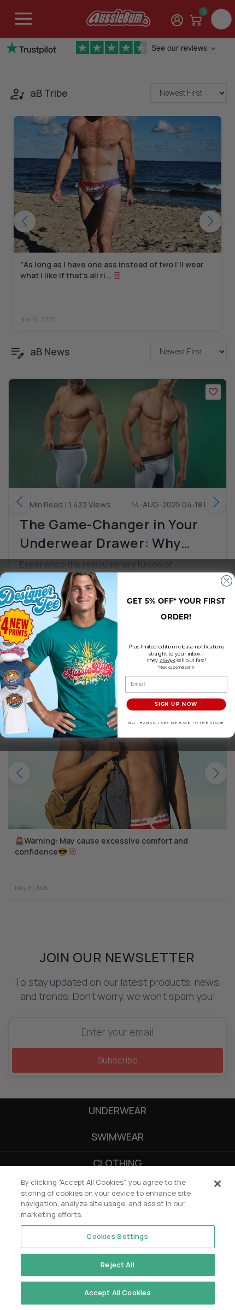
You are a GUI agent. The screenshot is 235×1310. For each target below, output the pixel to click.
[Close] (217, 1184)
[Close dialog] (226, 580)
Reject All (117, 1265)
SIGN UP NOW (176, 704)
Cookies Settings (117, 1236)
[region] (117, 1238)
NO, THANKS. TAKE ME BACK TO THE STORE (176, 722)
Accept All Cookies (117, 1292)
